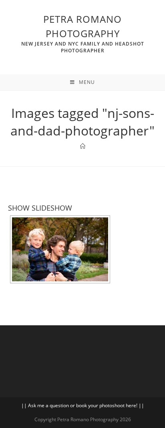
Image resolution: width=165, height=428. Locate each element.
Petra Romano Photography (82, 33)
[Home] (82, 146)
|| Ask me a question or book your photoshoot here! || (82, 405)
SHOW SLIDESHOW (40, 208)
